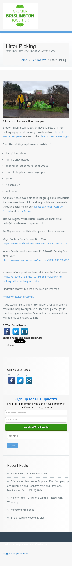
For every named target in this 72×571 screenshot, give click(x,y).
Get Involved (38, 60)
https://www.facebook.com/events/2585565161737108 (35, 243)
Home (23, 60)
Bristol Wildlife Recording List (27, 517)
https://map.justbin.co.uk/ (18, 296)
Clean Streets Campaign (54, 136)
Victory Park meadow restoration (29, 473)
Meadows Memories (22, 509)
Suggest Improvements (17, 553)
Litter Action (23, 211)
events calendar (42, 206)
